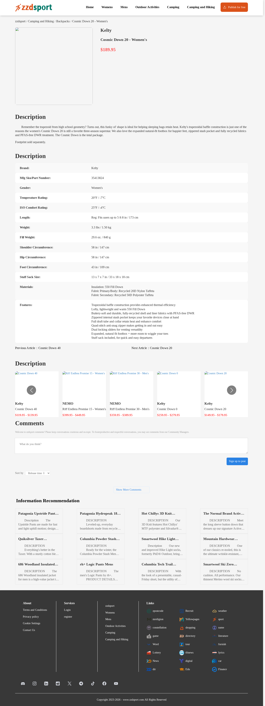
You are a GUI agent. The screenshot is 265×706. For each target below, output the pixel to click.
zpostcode (158, 610)
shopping (190, 627)
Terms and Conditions (35, 609)
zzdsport (20, 21)
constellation (159, 627)
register (68, 616)
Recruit (189, 610)
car (220, 660)
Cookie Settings (31, 623)
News (156, 660)
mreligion (158, 619)
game (155, 635)
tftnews (189, 652)
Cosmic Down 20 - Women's (90, 21)
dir (154, 669)
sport (221, 619)
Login (67, 609)
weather (222, 610)
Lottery (157, 652)
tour (187, 644)
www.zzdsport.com (133, 699)
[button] (231, 390)
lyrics (221, 652)
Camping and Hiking (41, 21)
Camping (110, 632)
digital (188, 660)
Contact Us (29, 630)
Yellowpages (192, 619)
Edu (187, 669)
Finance (222, 669)
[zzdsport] (33, 8)
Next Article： (152, 348)
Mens (108, 619)
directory (190, 635)
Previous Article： (38, 348)
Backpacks (63, 21)
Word (156, 644)
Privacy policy (31, 616)
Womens (110, 612)
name (221, 627)
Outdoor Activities (115, 626)
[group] (37, 394)
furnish (222, 644)
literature (223, 635)
